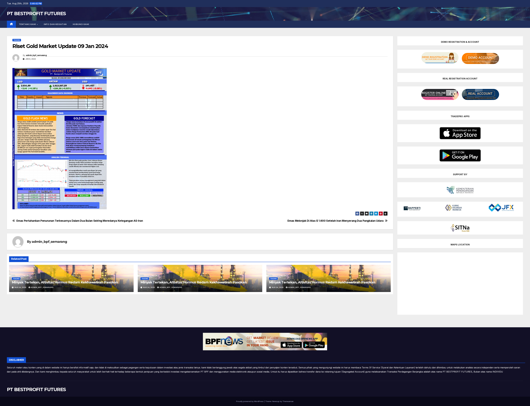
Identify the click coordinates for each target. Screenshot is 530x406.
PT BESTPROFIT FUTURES (36, 13)
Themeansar (288, 401)
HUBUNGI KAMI (81, 24)
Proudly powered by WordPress (250, 401)
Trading (16, 40)
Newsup (275, 401)
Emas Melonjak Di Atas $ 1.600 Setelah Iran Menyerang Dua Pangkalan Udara (335, 220)
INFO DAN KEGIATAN (55, 24)
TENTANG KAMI (28, 24)
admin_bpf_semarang (36, 55)
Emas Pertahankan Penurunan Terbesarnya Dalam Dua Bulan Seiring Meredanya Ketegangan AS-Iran (79, 220)
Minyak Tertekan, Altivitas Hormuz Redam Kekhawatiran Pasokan (65, 282)
